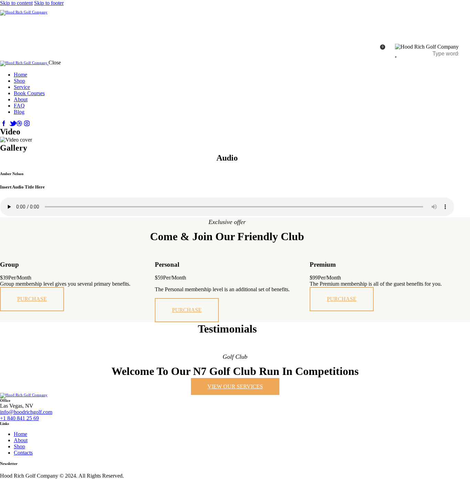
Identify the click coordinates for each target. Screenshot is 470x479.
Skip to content (16, 3)
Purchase (32, 299)
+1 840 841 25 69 (19, 418)
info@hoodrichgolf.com (26, 412)
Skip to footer (49, 3)
